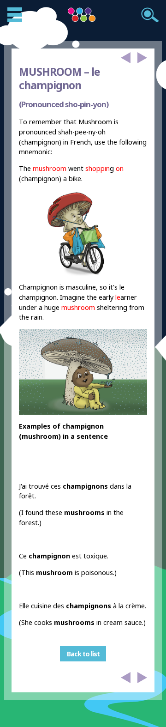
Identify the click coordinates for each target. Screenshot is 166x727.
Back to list (83, 653)
